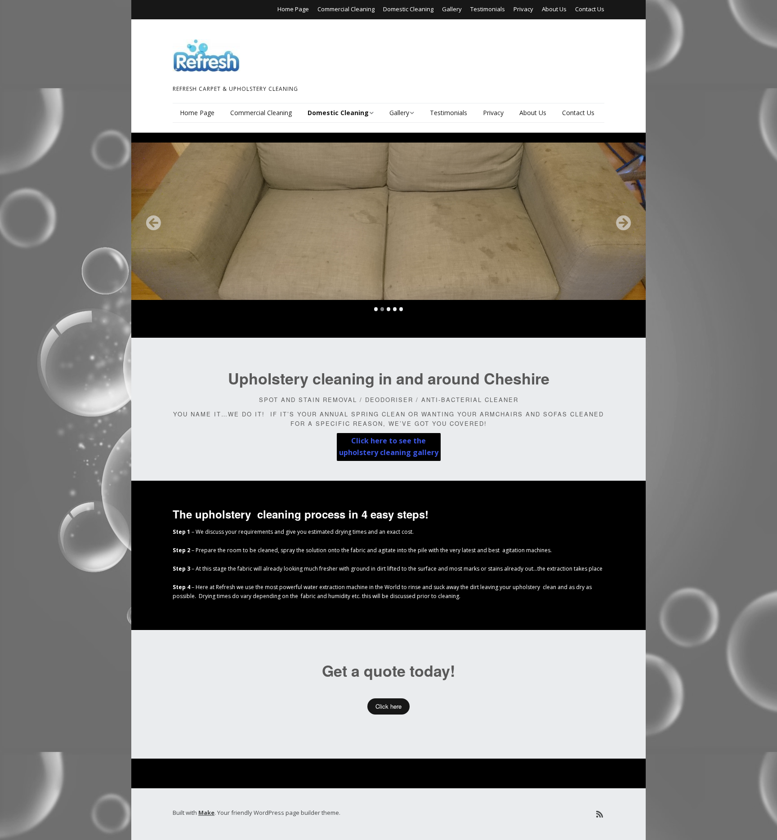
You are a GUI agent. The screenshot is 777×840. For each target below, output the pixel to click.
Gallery (452, 9)
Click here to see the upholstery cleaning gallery (388, 446)
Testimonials (487, 9)
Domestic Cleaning (408, 9)
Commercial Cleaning (346, 9)
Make (206, 813)
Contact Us (589, 9)
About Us (554, 9)
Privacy (523, 9)
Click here (388, 706)
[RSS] (599, 814)
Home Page (293, 9)
